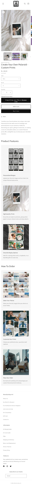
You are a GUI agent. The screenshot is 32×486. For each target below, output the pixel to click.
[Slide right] (30, 56)
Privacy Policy (6, 450)
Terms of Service (7, 446)
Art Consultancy (7, 412)
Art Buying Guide (7, 429)
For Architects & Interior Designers (11, 405)
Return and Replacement (9, 443)
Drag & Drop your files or (15, 100)
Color (2, 75)
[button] (3, 3)
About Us (5, 398)
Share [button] (4, 116)
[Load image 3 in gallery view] (24, 56)
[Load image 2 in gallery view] (16, 56)
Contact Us (6, 419)
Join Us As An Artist (8, 409)
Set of (2, 82)
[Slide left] (1, 56)
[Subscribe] (25, 476)
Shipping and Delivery (8, 439)
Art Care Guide (6, 432)
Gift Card (5, 416)
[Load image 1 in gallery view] (7, 56)
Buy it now (16, 111)
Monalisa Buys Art (17, 483)
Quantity (3, 89)
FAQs (4, 436)
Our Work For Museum (8, 402)
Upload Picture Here (6, 96)
